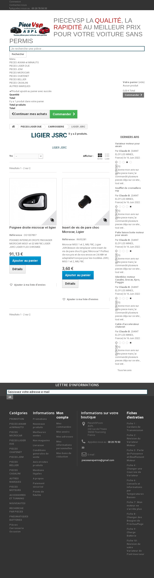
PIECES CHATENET (19, 76)
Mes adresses (64, 436)
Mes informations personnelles (64, 445)
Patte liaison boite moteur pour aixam (129, 233)
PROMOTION (16, 419)
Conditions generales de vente (41, 453)
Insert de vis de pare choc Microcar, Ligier (80, 230)
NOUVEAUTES (17, 503)
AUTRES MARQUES (19, 86)
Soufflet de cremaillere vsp (128, 189)
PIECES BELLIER (17, 79)
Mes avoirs (62, 431)
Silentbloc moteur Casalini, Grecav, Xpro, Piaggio (127, 279)
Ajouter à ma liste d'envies (29, 284)
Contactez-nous (18, 5)
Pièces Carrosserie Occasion (16, 528)
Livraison (38, 445)
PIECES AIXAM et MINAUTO (24, 62)
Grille (100, 159)
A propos (38, 478)
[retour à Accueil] (13, 126)
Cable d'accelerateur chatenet (127, 325)
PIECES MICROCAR (19, 72)
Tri (11, 156)
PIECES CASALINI (18, 82)
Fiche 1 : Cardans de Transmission (135, 427)
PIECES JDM (16, 69)
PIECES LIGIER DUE (19, 65)
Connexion (15, 1)
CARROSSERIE (56, 126)
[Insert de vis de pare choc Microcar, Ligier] (85, 201)
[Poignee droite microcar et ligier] (33, 201)
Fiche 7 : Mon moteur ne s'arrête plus (134, 505)
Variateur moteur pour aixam (127, 145)
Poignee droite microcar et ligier (32, 227)
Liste (107, 159)
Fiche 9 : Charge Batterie (132, 532)
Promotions (40, 419)
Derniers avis (129, 137)
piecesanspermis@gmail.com (98, 460)
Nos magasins (41, 440)
